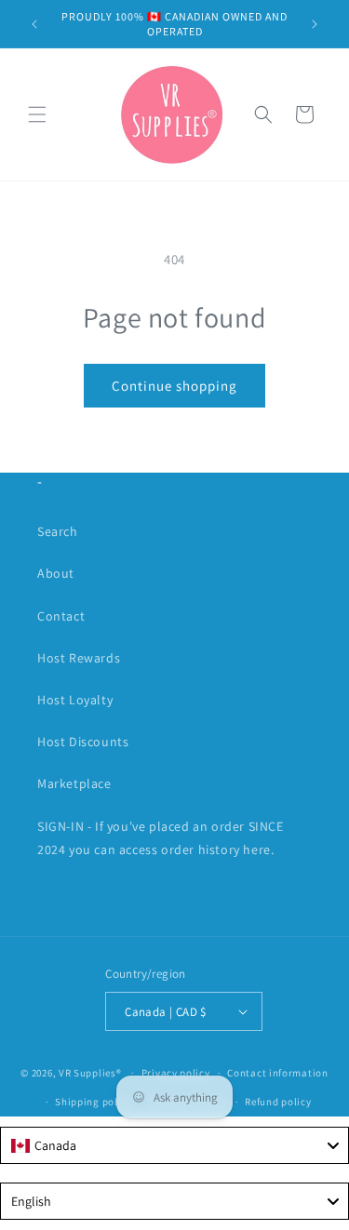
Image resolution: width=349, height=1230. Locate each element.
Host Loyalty (75, 699)
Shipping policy (93, 1101)
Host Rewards (78, 657)
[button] (37, 114)
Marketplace (74, 783)
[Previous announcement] (34, 24)
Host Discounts (82, 741)
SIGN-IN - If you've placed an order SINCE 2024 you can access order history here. (160, 838)
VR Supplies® (90, 1072)
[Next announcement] (314, 24)
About (55, 573)
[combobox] (174, 1145)
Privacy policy (175, 1072)
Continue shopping (174, 385)
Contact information (277, 1072)
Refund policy (278, 1101)
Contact (61, 616)
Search (57, 531)
